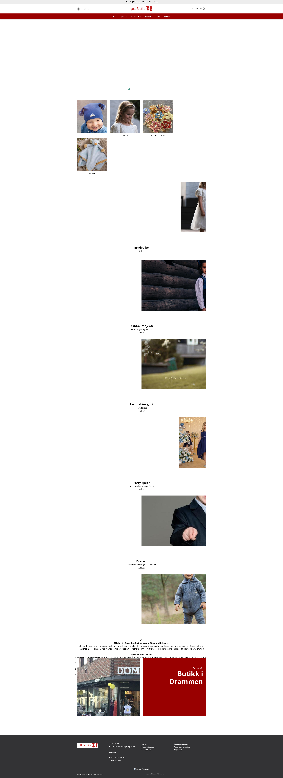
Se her (101, 73)
